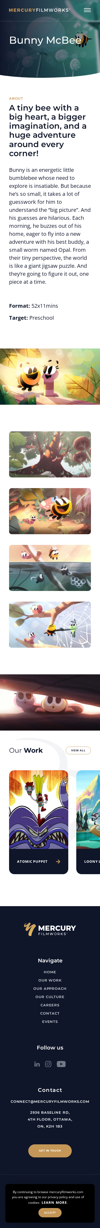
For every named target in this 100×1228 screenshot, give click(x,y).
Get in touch (50, 1150)
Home (50, 972)
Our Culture (49, 997)
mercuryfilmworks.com (66, 1192)
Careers (50, 1005)
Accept (50, 1212)
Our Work (50, 980)
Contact (49, 1013)
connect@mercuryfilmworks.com (50, 1101)
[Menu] (87, 10)
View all (78, 750)
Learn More (54, 1202)
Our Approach (50, 988)
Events (50, 1021)
